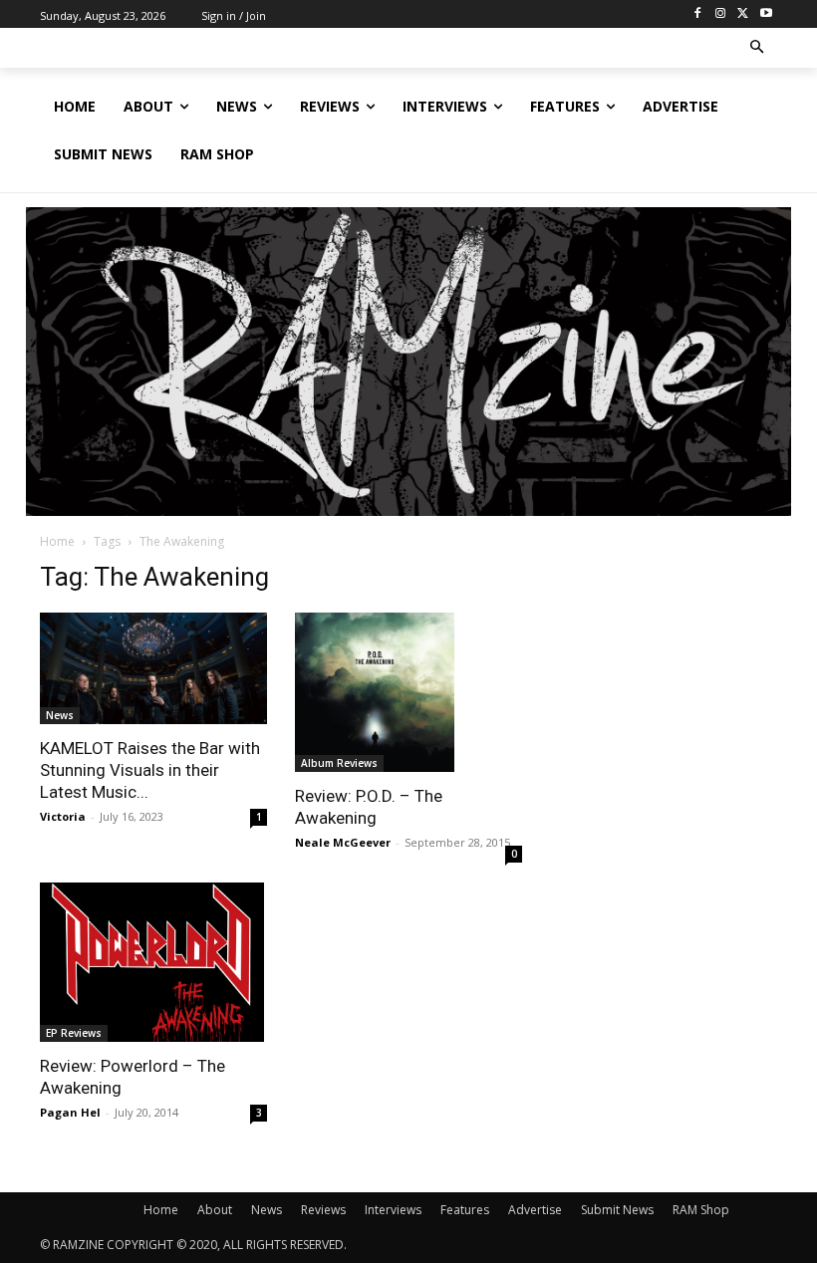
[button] (757, 48)
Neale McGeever (343, 842)
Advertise (535, 1209)
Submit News (617, 1209)
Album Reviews (339, 763)
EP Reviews (74, 1033)
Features (464, 1209)
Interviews (393, 1209)
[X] (742, 14)
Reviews (323, 1209)
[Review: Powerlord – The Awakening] (153, 962)
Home (57, 541)
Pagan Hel (70, 1112)
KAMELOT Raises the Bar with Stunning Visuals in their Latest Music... (150, 770)
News (60, 715)
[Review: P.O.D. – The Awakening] (408, 692)
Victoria (63, 816)
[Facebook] (697, 14)
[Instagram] (720, 14)
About (214, 1209)
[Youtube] (765, 14)
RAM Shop (701, 1209)
